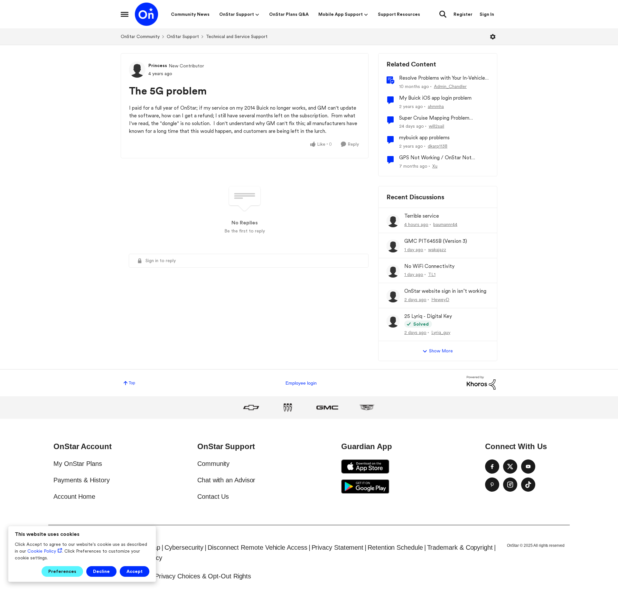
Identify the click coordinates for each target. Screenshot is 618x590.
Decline (101, 571)
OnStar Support (183, 36)
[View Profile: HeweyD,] (393, 296)
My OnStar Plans (77, 463)
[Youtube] (528, 466)
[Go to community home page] (146, 14)
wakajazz (437, 249)
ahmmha (436, 106)
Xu (434, 166)
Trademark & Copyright (460, 547)
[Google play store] (365, 486)
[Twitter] (510, 466)
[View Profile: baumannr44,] (393, 220)
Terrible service (421, 216)
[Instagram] (510, 484)
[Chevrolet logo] (251, 407)
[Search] (443, 14)
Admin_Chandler (450, 86)
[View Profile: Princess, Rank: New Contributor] (137, 70)
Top (132, 383)
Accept (134, 571)
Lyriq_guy (440, 332)
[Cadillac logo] (367, 407)
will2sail (436, 126)
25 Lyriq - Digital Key (428, 316)
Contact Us (213, 496)
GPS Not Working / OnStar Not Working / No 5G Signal (435, 157)
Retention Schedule (395, 547)
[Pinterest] (492, 484)
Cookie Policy (41, 551)
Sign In (487, 14)
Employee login (301, 383)
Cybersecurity (183, 547)
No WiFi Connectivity (429, 266)
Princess (157, 65)
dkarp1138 (437, 146)
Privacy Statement (338, 547)
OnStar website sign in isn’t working (445, 291)
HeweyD (440, 299)
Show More (441, 350)
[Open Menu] (492, 36)
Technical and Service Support (236, 36)
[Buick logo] (287, 407)
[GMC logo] (327, 407)
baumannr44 (445, 224)
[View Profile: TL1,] (393, 271)
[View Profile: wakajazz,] (393, 246)
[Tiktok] (528, 484)
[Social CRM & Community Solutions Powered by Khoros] (481, 382)
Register (463, 14)
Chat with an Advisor (226, 480)
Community (213, 463)
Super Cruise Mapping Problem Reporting (434, 118)
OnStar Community (140, 36)
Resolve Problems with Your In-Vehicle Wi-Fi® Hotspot (442, 78)
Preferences (62, 571)
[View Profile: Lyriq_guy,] (393, 321)
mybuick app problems (424, 137)
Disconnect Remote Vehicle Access (257, 547)
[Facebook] (492, 466)
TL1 (431, 274)
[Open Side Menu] (124, 14)
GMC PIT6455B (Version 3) (435, 241)
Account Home (74, 496)
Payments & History (81, 480)
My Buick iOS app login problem (435, 98)
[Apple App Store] (365, 466)
